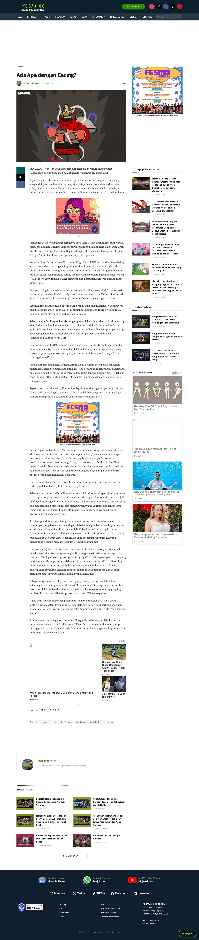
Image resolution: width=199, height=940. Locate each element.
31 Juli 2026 (157, 363)
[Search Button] (180, 16)
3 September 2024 (100, 829)
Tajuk (46, 16)
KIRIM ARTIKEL (134, 6)
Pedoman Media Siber (110, 908)
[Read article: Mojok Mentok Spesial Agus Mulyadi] (82, 840)
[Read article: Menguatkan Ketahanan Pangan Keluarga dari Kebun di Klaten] (141, 338)
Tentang (62, 904)
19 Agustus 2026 (159, 215)
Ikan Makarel (66, 722)
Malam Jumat (117, 16)
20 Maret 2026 (99, 809)
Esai (19, 16)
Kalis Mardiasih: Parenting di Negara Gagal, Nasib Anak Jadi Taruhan (51, 801)
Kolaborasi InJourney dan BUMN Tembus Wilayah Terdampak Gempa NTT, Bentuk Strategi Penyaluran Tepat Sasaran (166, 227)
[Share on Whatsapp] (20, 170)
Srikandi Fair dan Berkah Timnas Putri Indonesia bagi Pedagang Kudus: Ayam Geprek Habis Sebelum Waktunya (166, 184)
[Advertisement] (99, 43)
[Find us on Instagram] (152, 6)
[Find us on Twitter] (159, 6)
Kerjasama (105, 904)
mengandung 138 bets (110, 388)
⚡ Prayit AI (187, 933)
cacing (54, 722)
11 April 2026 (41, 809)
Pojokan (60, 16)
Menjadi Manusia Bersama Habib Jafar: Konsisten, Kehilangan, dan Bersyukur (165, 319)
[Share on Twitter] (20, 177)
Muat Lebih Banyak (71, 856)
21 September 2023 (44, 846)
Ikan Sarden (81, 722)
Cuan (84, 16)
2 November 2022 (100, 843)
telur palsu (43, 294)
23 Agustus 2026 (159, 195)
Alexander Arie (33, 83)
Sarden (110, 722)
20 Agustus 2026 (159, 238)
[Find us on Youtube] (180, 6)
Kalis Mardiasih (65, 450)
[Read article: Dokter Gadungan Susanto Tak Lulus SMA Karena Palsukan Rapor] (25, 840)
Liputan (31, 16)
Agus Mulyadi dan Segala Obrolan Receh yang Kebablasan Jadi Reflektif (109, 801)
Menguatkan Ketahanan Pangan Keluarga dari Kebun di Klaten (167, 336)
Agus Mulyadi (115, 450)
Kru (60, 908)
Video (133, 16)
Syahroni (72, 294)
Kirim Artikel (64, 912)
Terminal (146, 16)
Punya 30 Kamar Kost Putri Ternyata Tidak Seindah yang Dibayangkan (167, 267)
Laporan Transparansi (110, 916)
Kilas (73, 16)
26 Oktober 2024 (43, 829)
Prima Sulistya (65, 717)
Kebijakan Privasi (108, 912)
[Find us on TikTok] (173, 6)
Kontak (62, 916)
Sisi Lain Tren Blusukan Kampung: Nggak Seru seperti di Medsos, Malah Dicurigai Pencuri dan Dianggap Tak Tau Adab (167, 287)
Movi (60, 298)
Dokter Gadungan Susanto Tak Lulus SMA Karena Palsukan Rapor (51, 838)
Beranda (19, 67)
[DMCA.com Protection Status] (35, 907)
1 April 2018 (48, 83)
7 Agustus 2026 (158, 343)
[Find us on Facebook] (166, 6)
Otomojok (98, 16)
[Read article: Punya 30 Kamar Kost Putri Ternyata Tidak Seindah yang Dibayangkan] (141, 269)
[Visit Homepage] (32, 6)
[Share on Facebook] (20, 184)
